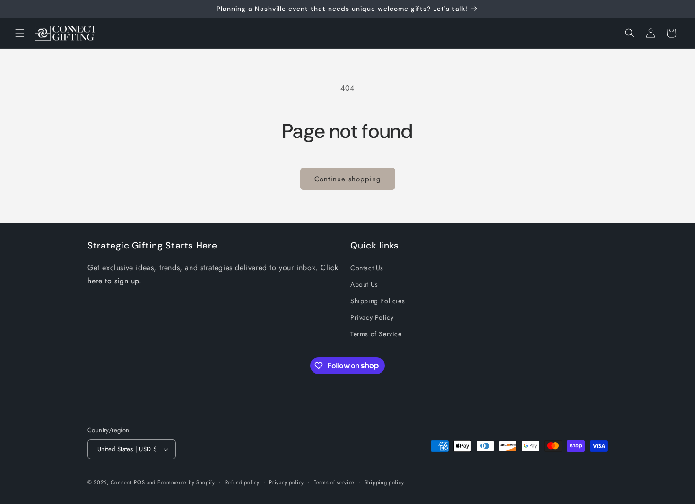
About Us (364, 284)
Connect (121, 482)
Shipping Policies (377, 301)
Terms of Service (376, 334)
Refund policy (242, 482)
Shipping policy (384, 482)
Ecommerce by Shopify (186, 482)
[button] (19, 33)
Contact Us (366, 268)
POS (139, 482)
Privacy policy (286, 482)
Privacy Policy (371, 317)
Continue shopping (347, 179)
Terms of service (334, 482)
